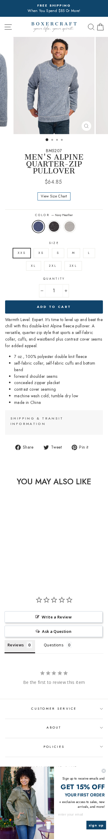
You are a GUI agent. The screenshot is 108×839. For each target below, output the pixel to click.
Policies (54, 746)
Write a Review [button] (57, 617)
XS (41, 253)
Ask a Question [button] (56, 631)
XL (33, 265)
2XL (53, 265)
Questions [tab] (54, 645)
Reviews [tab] (16, 645)
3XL (73, 265)
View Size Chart (54, 196)
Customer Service (53, 708)
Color (54, 215)
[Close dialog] (103, 770)
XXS (22, 253)
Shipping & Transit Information (37, 421)
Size (54, 243)
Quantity (53, 278)
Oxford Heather (70, 227)
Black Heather (54, 227)
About (53, 727)
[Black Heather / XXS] (18, 565)
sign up (96, 825)
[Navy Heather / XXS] (11, 565)
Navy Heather (38, 227)
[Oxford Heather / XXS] (25, 565)
